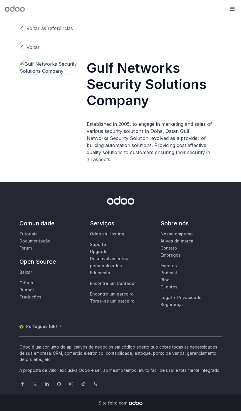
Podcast (168, 272)
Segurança (171, 304)
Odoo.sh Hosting (107, 233)
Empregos (170, 255)
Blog (165, 279)
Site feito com (113, 402)
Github (26, 282)
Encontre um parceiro (112, 293)
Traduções (30, 296)
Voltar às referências (49, 28)
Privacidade (189, 297)
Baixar (25, 272)
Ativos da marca (176, 240)
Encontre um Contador (113, 283)
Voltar (33, 47)
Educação (100, 272)
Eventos (168, 265)
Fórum (25, 247)
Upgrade (99, 251)
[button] (232, 9)
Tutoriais (28, 233)
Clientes (169, 286)
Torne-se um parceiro (112, 300)
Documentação (35, 240)
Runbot (26, 289)
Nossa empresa (176, 233)
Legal (166, 297)
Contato (168, 247)
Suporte (98, 244)
